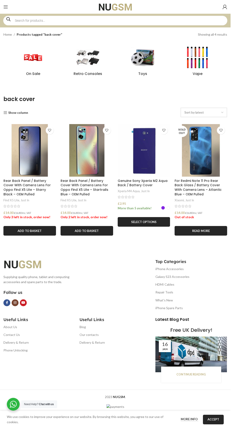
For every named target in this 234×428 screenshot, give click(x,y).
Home (7, 34)
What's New (164, 300)
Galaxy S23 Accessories (172, 277)
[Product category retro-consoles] (88, 62)
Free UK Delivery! (191, 330)
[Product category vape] (197, 62)
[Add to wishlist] (50, 130)
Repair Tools (164, 292)
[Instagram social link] (15, 302)
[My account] (224, 6)
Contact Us (11, 335)
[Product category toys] (143, 62)
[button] (29, 231)
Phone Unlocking (15, 350)
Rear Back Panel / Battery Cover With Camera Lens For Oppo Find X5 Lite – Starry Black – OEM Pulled (27, 187)
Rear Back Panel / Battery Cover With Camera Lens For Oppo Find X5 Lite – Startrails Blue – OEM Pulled (84, 187)
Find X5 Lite (11, 200)
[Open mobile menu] (5, 6)
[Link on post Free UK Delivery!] (191, 354)
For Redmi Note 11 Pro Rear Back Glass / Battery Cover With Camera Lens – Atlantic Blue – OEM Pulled (198, 187)
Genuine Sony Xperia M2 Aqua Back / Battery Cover (143, 183)
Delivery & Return (16, 342)
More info (189, 419)
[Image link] (26, 264)
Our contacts (89, 335)
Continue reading (191, 374)
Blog (83, 327)
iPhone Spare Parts (169, 308)
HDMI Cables (164, 284)
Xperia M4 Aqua (129, 191)
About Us (10, 327)
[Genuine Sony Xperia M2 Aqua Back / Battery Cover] (144, 150)
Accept (213, 419)
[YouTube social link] (23, 302)
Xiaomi (179, 200)
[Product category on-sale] (33, 62)
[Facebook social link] (6, 302)
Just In (25, 200)
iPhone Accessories (169, 269)
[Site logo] (115, 6)
